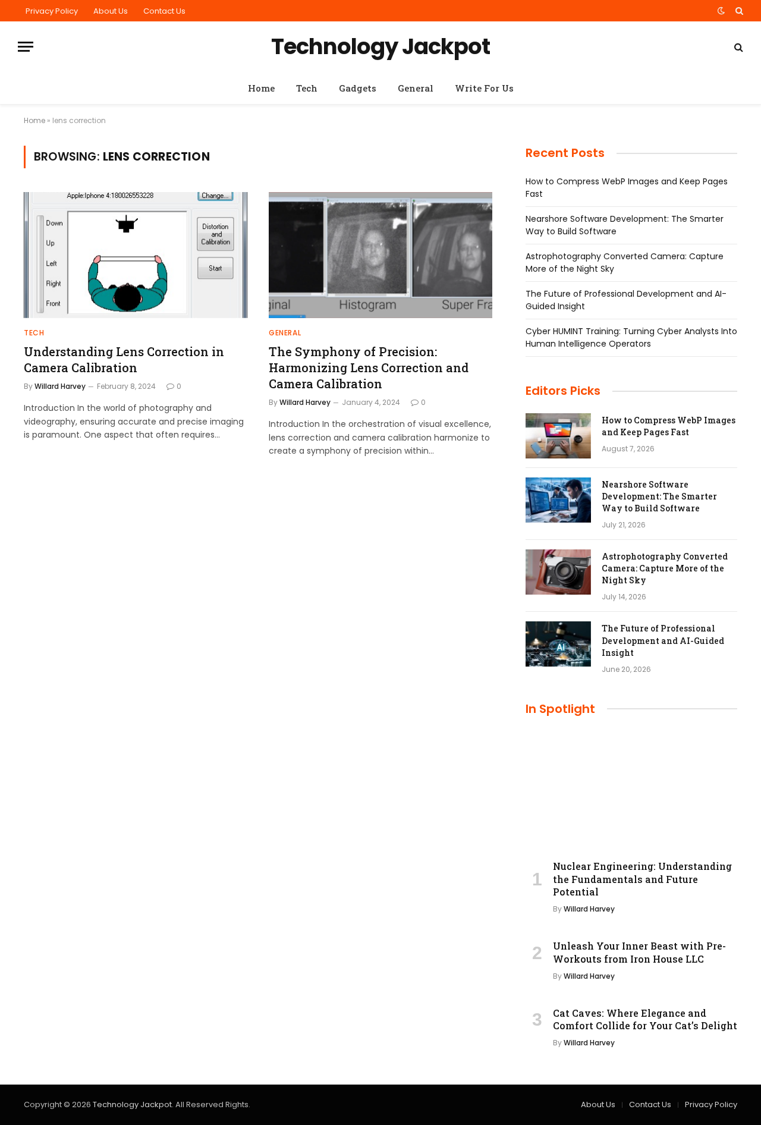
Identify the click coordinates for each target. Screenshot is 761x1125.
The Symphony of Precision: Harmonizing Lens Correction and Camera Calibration (368, 367)
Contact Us (164, 11)
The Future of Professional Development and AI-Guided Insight (663, 640)
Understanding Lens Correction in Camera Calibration (124, 359)
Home (261, 88)
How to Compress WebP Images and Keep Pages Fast (668, 426)
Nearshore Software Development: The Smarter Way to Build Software (659, 496)
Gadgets (357, 88)
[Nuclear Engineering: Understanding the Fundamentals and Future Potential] (631, 790)
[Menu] (25, 46)
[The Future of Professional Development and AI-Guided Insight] (558, 644)
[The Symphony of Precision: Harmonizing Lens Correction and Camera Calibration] (380, 255)
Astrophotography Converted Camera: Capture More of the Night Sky (665, 568)
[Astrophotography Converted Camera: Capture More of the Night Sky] (558, 572)
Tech (306, 88)
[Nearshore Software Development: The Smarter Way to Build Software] (558, 500)
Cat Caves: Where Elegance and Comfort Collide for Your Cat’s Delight (645, 1019)
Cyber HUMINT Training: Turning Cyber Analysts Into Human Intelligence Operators (631, 337)
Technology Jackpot (132, 1104)
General (415, 88)
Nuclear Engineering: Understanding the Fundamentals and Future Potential (642, 879)
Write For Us (484, 88)
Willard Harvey (60, 386)
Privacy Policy (52, 11)
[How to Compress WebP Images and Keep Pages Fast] (558, 435)
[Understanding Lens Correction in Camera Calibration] (135, 255)
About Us (110, 11)
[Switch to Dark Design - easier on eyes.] (721, 11)
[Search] (738, 10)
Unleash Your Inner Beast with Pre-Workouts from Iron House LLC (639, 952)
